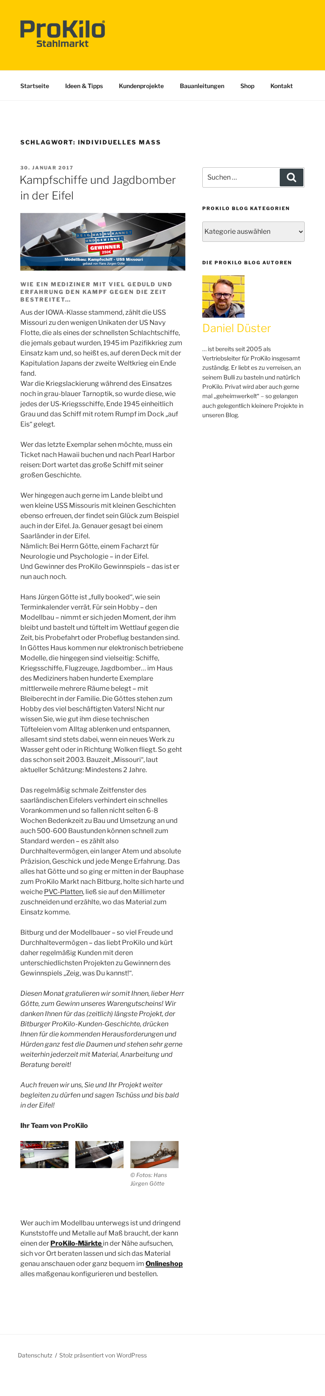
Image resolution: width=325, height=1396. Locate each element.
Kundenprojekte (141, 85)
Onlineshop (164, 1264)
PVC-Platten (63, 892)
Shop (247, 85)
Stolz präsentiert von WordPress (103, 1355)
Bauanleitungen (202, 85)
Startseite (34, 85)
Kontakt (281, 85)
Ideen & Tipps (84, 85)
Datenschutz (35, 1355)
